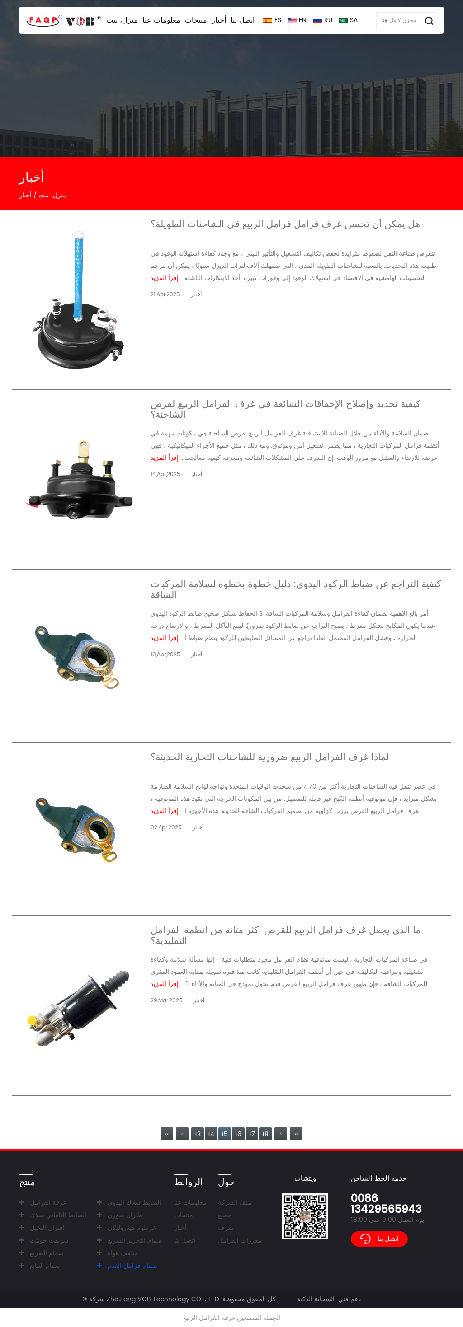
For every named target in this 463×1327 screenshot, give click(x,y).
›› (296, 1134)
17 (252, 1134)
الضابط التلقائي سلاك (58, 1215)
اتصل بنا (243, 20)
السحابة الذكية (316, 1299)
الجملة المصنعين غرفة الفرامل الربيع (231, 1318)
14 (211, 1134)
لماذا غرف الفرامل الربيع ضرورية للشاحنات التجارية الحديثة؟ (270, 758)
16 (238, 1134)
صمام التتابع (45, 1266)
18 (265, 1134)
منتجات (196, 20)
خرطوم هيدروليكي (132, 1228)
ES (277, 20)
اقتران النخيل (47, 1228)
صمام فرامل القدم (132, 1266)
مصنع (225, 1215)
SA (354, 20)
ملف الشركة (235, 1202)
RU (328, 20)
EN (303, 20)
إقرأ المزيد (165, 278)
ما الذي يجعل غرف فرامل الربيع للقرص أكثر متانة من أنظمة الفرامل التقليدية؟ (285, 936)
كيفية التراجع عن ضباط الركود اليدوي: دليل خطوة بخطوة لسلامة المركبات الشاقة (296, 590)
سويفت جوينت (49, 1240)
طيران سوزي (125, 1215)
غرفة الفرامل (48, 1202)
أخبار (219, 20)
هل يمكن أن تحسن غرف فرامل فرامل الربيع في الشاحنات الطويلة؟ (285, 225)
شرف (226, 1228)
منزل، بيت (122, 20)
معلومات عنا (161, 20)
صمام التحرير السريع (135, 1240)
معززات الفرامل (240, 1240)
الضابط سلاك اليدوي (134, 1202)
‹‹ (167, 1134)
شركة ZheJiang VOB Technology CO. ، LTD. (155, 1299)
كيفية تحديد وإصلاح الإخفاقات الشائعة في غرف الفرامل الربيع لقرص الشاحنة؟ (285, 410)
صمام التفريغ (47, 1253)
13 (198, 1134)
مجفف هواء (123, 1253)
